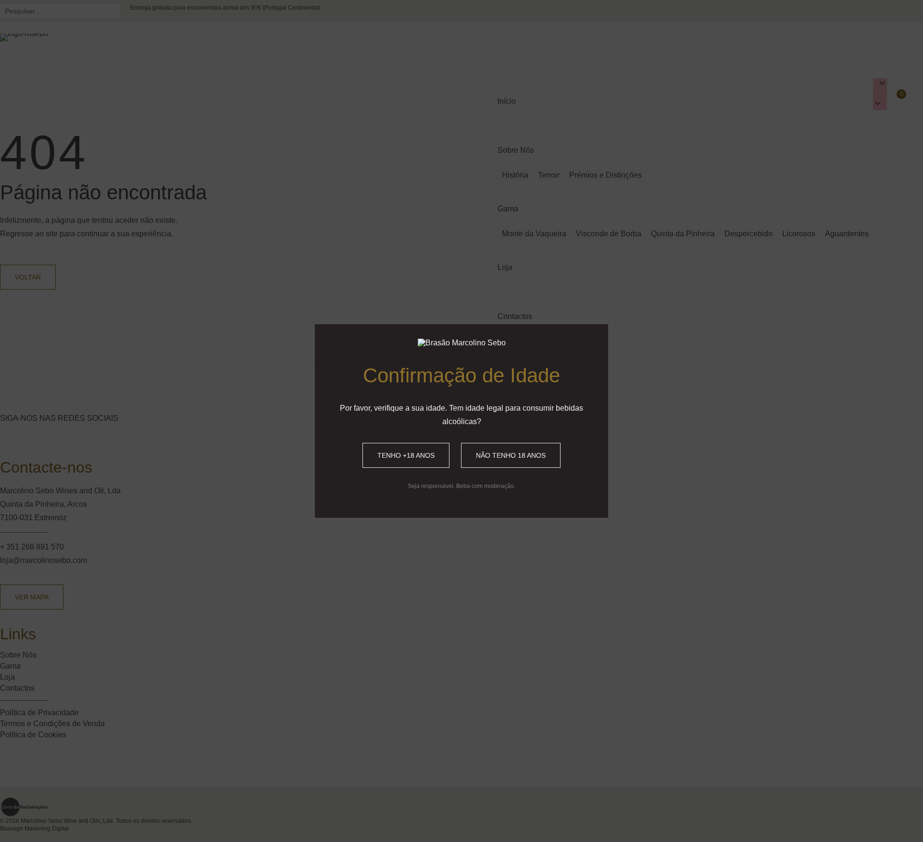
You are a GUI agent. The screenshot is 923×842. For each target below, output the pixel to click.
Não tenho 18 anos (511, 455)
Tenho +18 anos (406, 455)
